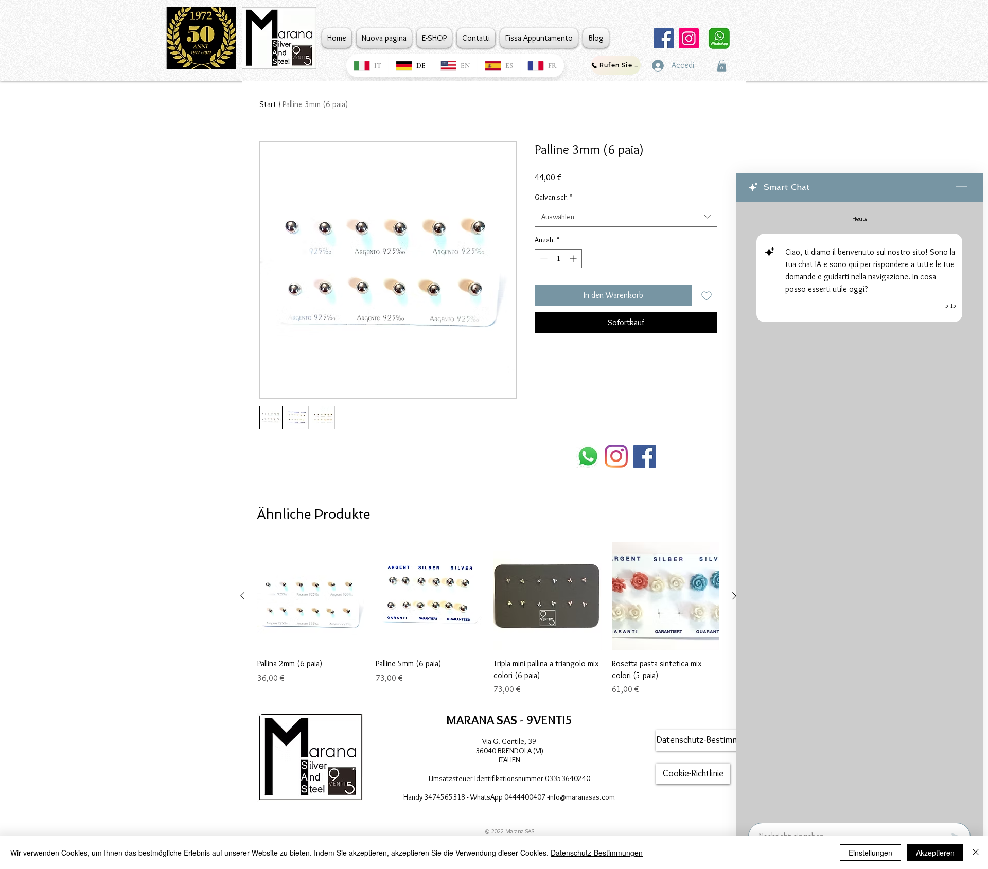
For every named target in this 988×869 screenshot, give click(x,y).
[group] (488, 619)
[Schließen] (975, 852)
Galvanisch (553, 197)
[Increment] (574, 259)
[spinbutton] (558, 259)
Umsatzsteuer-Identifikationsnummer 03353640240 (509, 778)
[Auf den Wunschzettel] (706, 295)
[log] (859, 509)
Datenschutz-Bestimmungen (597, 852)
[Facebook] (664, 38)
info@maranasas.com (582, 797)
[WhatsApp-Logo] (587, 456)
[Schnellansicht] (311, 596)
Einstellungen (870, 852)
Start (267, 104)
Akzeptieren (935, 852)
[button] (722, 66)
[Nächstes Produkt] (734, 596)
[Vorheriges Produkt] (242, 596)
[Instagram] (689, 38)
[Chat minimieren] (962, 187)
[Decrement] (542, 259)
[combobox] (626, 217)
